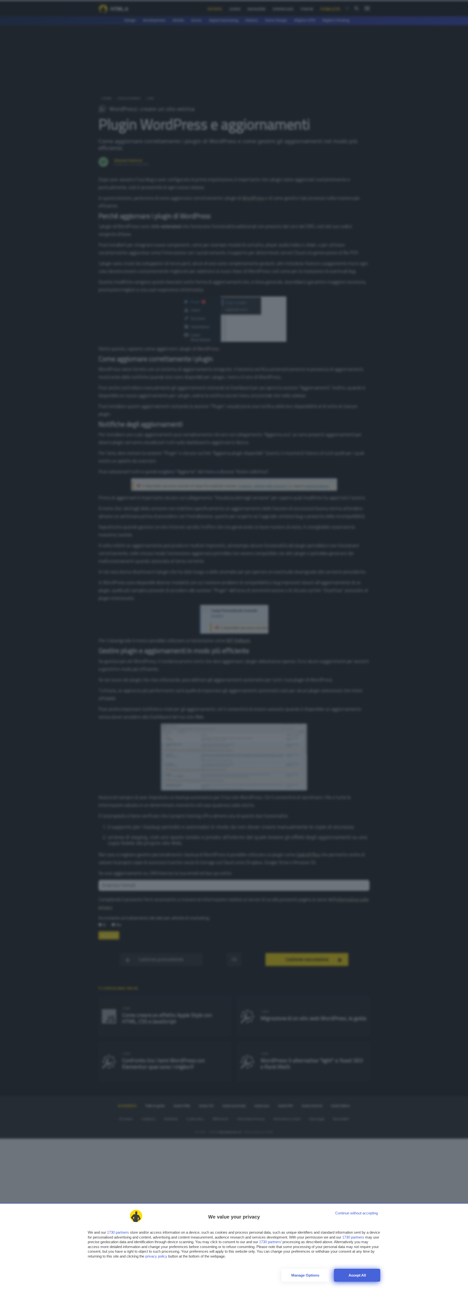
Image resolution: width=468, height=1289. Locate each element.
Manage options (305, 1275)
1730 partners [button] (118, 1232)
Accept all (357, 1275)
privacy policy (156, 1256)
